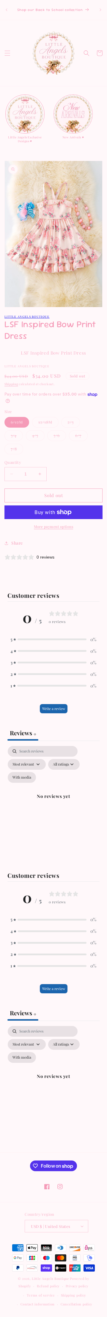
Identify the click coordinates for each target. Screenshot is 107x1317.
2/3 (73, 423)
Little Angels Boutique (27, 316)
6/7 (81, 436)
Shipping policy (73, 1295)
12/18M (48, 423)
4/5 (38, 436)
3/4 (17, 436)
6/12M (20, 423)
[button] (7, 53)
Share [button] (17, 543)
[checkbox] (22, 777)
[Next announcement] (100, 9)
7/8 (17, 450)
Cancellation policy (76, 1304)
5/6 (60, 436)
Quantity (12, 462)
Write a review (53, 708)
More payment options (53, 526)
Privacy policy (77, 1286)
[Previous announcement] (6, 9)
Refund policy (48, 1286)
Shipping (11, 384)
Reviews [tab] (23, 733)
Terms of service (41, 1295)
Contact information (38, 1304)
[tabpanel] (53, 803)
